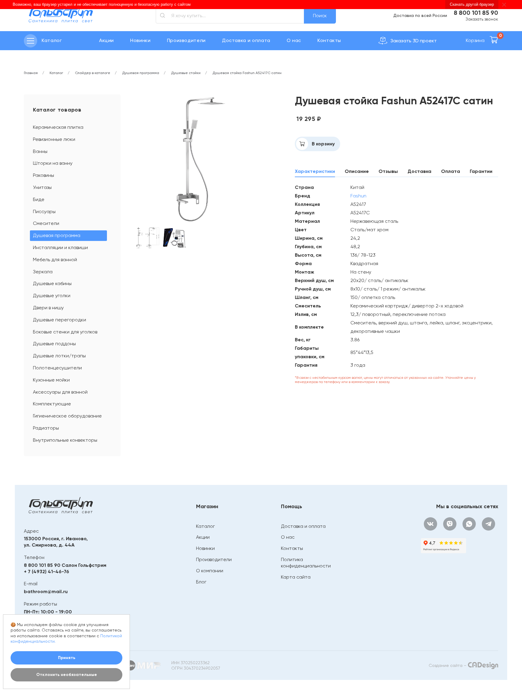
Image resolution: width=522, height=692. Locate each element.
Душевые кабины (52, 283)
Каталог (205, 526)
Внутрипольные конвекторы (65, 440)
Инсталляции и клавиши (60, 247)
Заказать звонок (482, 19)
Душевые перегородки (59, 320)
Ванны (40, 151)
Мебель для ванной (55, 259)
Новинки (140, 40)
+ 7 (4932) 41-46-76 (46, 571)
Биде (38, 199)
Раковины (43, 175)
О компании (209, 570)
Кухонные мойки (51, 380)
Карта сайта (296, 577)
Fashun (358, 196)
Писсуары (44, 211)
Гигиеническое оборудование (67, 416)
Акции (106, 40)
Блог (201, 582)
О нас (294, 40)
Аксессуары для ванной (60, 392)
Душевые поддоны (54, 343)
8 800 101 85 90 (476, 12)
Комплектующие (52, 404)
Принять (66, 657)
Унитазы (42, 187)
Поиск (320, 15)
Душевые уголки (51, 295)
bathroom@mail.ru (46, 591)
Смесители (46, 223)
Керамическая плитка (58, 127)
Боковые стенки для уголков (65, 332)
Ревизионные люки (54, 139)
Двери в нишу (48, 307)
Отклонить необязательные (66, 674)
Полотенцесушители (57, 368)
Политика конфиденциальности (306, 563)
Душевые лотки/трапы (59, 356)
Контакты (329, 40)
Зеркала (43, 272)
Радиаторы (46, 428)
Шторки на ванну (52, 163)
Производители (186, 40)
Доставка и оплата (246, 40)
